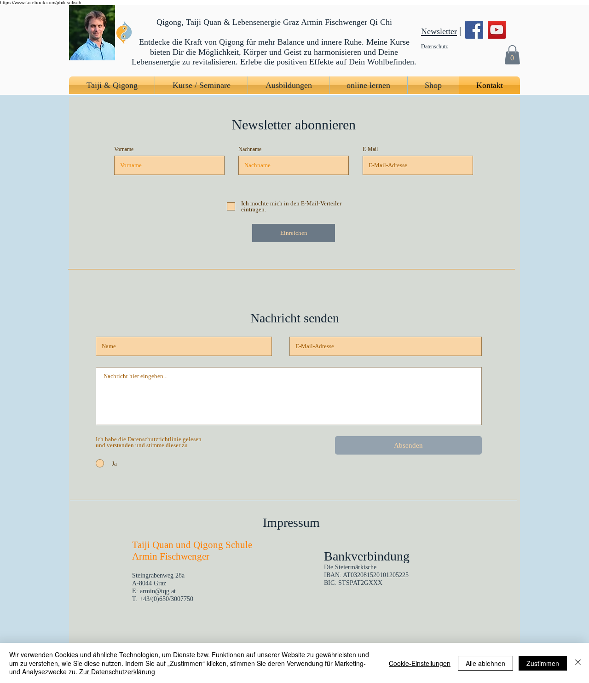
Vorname (123, 149)
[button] (512, 54)
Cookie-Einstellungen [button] (419, 663)
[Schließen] (577, 663)
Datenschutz (434, 46)
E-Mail (370, 149)
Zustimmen (542, 663)
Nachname (249, 149)
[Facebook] (474, 30)
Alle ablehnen (485, 663)
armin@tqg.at (158, 591)
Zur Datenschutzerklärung (117, 671)
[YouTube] (497, 30)
